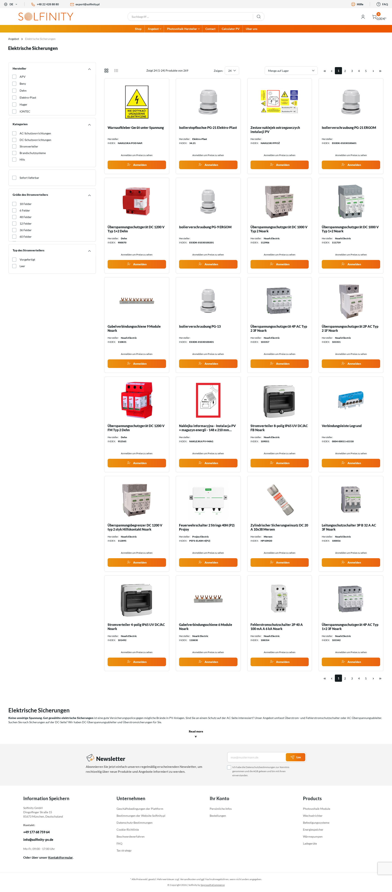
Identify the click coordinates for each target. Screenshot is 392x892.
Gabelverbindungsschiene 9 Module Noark (134, 328)
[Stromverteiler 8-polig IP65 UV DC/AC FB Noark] (280, 400)
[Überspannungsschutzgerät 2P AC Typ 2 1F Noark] (351, 300)
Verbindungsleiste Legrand (342, 426)
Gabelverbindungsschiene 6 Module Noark (205, 627)
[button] (196, 734)
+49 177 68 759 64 (36, 832)
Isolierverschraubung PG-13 (200, 326)
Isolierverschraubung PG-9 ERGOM (205, 227)
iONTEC (25, 111)
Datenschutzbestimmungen (260, 767)
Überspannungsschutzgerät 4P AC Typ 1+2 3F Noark (350, 627)
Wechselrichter (313, 815)
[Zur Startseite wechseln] (49, 16)
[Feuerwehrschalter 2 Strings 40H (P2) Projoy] (208, 499)
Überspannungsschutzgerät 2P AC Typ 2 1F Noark (350, 328)
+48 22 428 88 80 (48, 4)
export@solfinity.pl (88, 4)
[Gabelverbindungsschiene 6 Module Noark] (208, 599)
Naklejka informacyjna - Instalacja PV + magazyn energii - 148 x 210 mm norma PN (207, 428)
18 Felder (26, 204)
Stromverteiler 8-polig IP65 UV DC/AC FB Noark (279, 428)
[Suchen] (259, 16)
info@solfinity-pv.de (38, 839)
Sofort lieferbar (29, 177)
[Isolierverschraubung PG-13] (208, 300)
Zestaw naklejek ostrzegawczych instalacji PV (275, 130)
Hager (23, 104)
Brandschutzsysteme (33, 153)
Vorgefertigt (27, 259)
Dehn (23, 90)
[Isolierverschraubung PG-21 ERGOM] (351, 102)
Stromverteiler (29, 146)
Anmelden (140, 164)
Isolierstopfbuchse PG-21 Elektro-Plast (208, 127)
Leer (22, 266)
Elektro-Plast (28, 97)
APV (23, 76)
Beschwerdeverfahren (131, 836)
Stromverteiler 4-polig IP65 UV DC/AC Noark (136, 627)
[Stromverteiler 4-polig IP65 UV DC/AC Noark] (137, 599)
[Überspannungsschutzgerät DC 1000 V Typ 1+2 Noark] (351, 201)
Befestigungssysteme (316, 822)
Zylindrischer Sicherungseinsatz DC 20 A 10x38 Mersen (279, 527)
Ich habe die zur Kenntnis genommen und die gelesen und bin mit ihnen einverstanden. (260, 771)
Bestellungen (218, 815)
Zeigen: (218, 70)
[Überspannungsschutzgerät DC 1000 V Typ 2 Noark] (280, 201)
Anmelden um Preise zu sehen (137, 155)
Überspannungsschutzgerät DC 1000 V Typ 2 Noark (279, 229)
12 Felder (26, 223)
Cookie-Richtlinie (128, 829)
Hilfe (360, 4)
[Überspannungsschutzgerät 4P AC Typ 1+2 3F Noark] (351, 599)
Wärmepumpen (313, 836)
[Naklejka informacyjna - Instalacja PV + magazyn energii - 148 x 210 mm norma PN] (208, 400)
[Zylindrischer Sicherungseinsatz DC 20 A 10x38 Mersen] (280, 499)
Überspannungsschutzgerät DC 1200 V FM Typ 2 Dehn (136, 428)
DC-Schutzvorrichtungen (35, 140)
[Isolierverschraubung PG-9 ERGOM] (208, 201)
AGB (255, 771)
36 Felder (26, 230)
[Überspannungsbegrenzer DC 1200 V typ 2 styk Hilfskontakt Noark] (137, 499)
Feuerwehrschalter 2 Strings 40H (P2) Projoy (207, 527)
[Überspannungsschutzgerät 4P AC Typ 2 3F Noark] (280, 300)
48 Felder (26, 217)
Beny (23, 83)
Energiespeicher (313, 829)
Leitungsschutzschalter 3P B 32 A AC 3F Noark (349, 527)
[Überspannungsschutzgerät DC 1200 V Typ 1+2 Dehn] (137, 201)
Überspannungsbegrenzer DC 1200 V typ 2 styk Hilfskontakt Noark (135, 527)
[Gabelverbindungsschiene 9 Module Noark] (137, 300)
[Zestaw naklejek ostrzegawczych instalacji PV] (280, 102)
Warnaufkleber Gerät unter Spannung (136, 127)
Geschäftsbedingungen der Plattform (140, 808)
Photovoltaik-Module (316, 808)
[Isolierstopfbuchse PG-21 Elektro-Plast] (208, 102)
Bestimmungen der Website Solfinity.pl (141, 815)
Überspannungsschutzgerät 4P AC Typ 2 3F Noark (279, 328)
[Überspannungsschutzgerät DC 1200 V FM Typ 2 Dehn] (137, 400)
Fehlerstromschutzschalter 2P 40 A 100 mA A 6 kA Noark (277, 627)
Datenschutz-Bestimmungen (135, 822)
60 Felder (26, 236)
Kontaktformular (60, 857)
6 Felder (25, 210)
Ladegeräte (310, 843)
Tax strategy (124, 850)
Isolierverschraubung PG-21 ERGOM (349, 127)
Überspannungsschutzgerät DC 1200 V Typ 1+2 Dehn (136, 229)
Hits (22, 159)
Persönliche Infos (221, 808)
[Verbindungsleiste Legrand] (351, 400)
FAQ (385, 4)
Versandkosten (188, 879)
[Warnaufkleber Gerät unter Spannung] (137, 102)
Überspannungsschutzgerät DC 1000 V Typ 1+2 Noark (350, 229)
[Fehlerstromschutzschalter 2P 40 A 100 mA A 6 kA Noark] (280, 599)
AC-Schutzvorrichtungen (35, 133)
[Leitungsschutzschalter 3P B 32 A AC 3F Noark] (351, 499)
